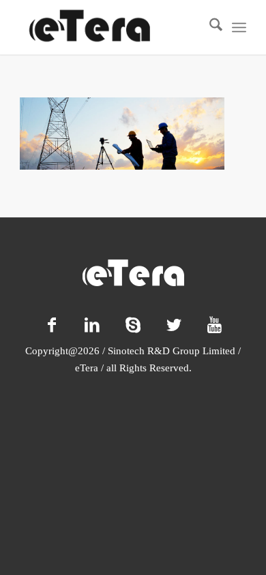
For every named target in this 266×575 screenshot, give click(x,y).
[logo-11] (110, 27)
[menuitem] (209, 27)
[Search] (209, 27)
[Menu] (239, 27)
